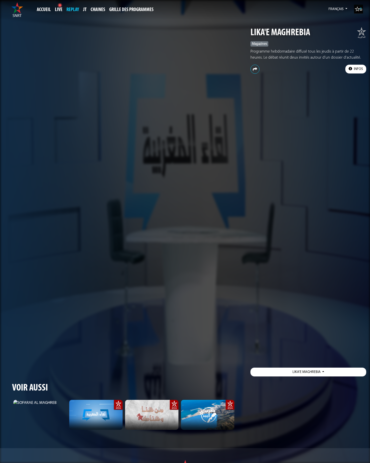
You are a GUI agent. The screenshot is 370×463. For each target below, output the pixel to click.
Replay (72, 9)
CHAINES (98, 9)
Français (336, 9)
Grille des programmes (131, 9)
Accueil (44, 9)
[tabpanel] (40, 403)
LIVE (58, 9)
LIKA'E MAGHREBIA (280, 33)
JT (85, 9)
